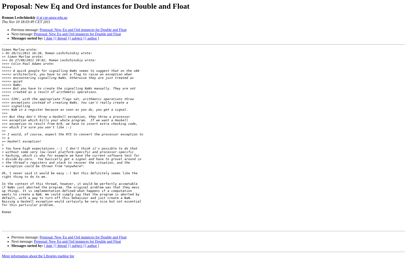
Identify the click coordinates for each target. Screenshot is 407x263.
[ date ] (49, 38)
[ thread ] (62, 38)
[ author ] (92, 38)
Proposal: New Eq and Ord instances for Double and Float (83, 30)
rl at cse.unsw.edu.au (52, 18)
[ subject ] (77, 38)
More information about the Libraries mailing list (38, 256)
